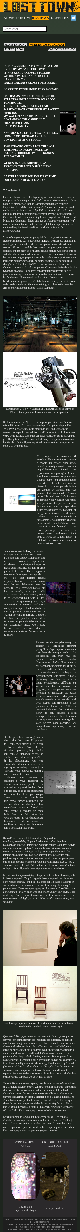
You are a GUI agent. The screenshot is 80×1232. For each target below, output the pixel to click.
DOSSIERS (60, 18)
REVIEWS (40, 18)
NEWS (9, 18)
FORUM (23, 18)
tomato (45, 240)
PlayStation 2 (15, 44)
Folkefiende (62, 49)
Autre (9, 49)
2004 (20, 49)
